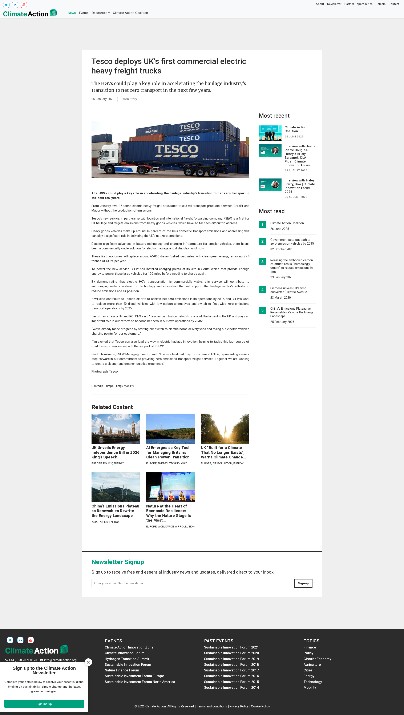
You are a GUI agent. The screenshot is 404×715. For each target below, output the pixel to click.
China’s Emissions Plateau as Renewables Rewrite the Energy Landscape (115, 511)
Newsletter (334, 3)
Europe (109, 385)
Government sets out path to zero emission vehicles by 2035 (292, 241)
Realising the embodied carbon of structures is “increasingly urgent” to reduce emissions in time (291, 265)
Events (84, 13)
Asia (95, 521)
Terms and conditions (212, 706)
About (320, 3)
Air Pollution (222, 463)
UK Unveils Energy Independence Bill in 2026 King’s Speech (116, 452)
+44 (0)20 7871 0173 (23, 660)
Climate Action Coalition (130, 13)
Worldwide (166, 526)
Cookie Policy (260, 706)
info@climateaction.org (60, 660)
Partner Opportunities (358, 3)
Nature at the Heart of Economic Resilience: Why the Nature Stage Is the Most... (168, 513)
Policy (107, 463)
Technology (178, 463)
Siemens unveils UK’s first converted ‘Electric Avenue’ (288, 290)
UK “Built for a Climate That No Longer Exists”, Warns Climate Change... (223, 452)
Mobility (129, 385)
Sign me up (44, 704)
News (72, 13)
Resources (100, 13)
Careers (380, 3)
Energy (119, 385)
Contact (394, 3)
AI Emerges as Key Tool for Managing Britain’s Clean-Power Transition (168, 452)
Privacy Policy (239, 706)
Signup (303, 583)
